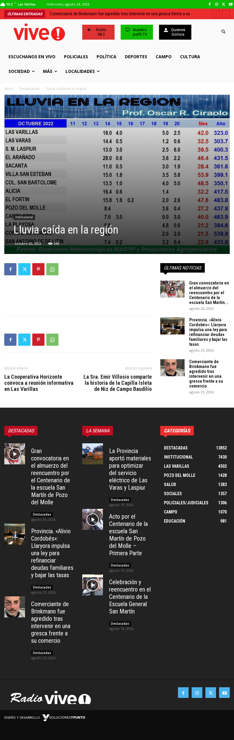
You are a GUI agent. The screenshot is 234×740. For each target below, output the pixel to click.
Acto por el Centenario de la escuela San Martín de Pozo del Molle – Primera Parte (128, 535)
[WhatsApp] (52, 269)
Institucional (24, 217)
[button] (224, 32)
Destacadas (29, 88)
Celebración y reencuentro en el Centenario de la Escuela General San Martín (130, 596)
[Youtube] (230, 4)
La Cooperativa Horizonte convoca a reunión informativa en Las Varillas (38, 383)
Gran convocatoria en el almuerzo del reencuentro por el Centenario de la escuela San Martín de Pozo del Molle (50, 476)
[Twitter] (223, 4)
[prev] (216, 14)
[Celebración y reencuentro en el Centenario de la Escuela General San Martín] (92, 584)
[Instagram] (216, 4)
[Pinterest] (38, 269)
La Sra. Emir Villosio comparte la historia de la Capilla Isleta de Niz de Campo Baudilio (117, 383)
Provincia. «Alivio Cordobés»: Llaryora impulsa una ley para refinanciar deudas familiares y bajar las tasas (208, 332)
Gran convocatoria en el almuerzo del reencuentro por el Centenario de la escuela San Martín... (209, 293)
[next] (226, 14)
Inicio (8, 88)
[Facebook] (209, 4)
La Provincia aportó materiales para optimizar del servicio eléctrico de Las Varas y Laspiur (130, 469)
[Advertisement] (78, 296)
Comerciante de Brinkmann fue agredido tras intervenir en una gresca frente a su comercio (206, 373)
